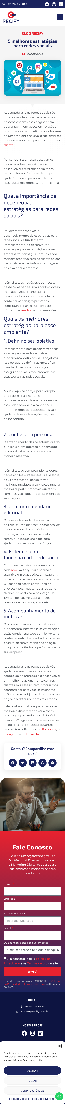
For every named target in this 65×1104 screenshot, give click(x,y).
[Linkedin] (61, 4)
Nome (8, 884)
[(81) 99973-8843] (3, 4)
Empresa (9, 898)
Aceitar (32, 1070)
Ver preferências (32, 1090)
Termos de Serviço (34, 984)
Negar (32, 1080)
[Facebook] (47, 4)
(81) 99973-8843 (16, 4)
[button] (59, 1046)
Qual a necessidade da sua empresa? (27, 942)
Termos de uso (37, 963)
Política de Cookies (18, 1098)
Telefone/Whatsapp (16, 913)
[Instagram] (54, 4)
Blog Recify (32, 33)
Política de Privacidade (43, 1098)
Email (8, 928)
